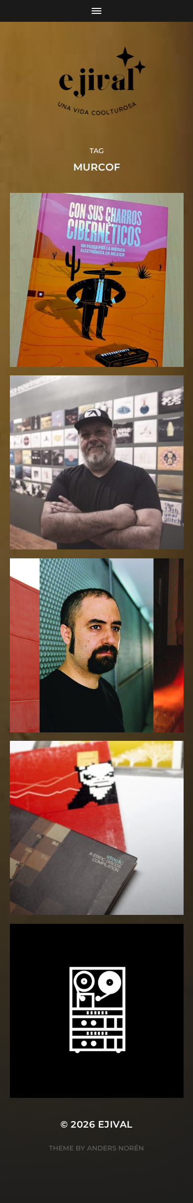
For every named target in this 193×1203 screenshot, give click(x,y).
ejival (115, 1124)
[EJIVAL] (96, 84)
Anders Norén (115, 1148)
